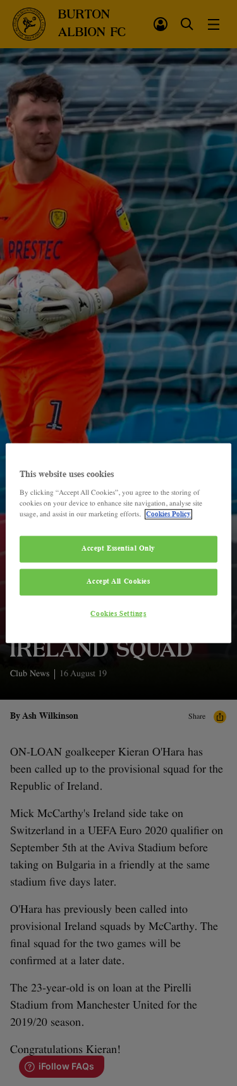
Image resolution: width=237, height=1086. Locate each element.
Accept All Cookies (118, 581)
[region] (118, 543)
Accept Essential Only (118, 549)
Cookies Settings (118, 613)
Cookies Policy (168, 514)
